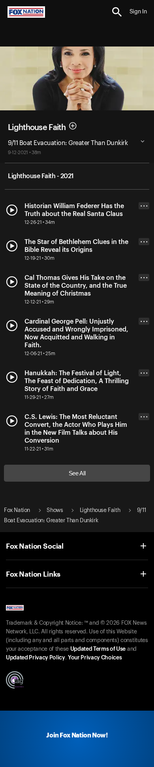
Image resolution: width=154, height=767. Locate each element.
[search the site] (117, 12)
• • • (144, 206)
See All (77, 473)
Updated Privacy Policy (35, 658)
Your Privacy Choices (95, 658)
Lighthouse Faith (37, 128)
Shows (55, 510)
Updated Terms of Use (98, 649)
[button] (117, 12)
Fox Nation (17, 510)
